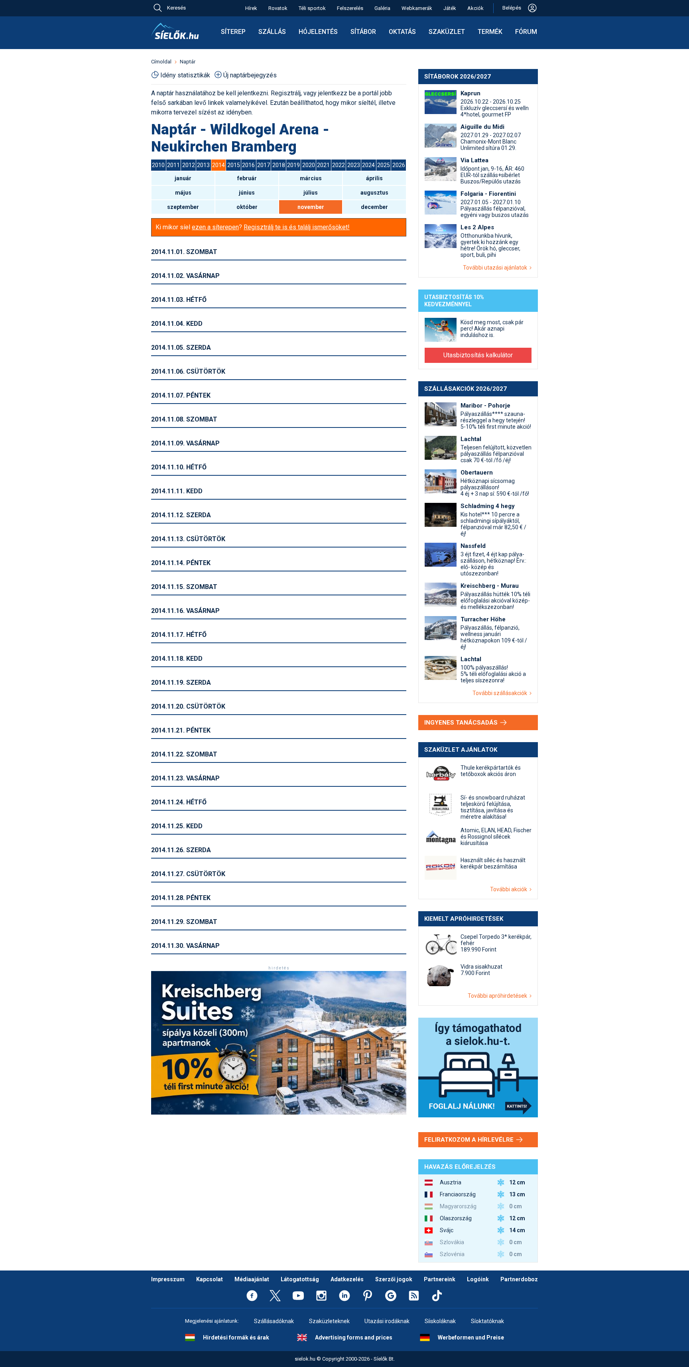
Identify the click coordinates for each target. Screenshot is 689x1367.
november (310, 207)
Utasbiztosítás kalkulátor (478, 355)
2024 (368, 165)
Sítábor (363, 31)
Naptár (187, 62)
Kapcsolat (209, 1279)
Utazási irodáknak (386, 1321)
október (247, 207)
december (374, 207)
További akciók (510, 889)
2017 (263, 165)
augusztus (374, 192)
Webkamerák (417, 8)
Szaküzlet (447, 31)
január (183, 178)
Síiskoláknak (440, 1321)
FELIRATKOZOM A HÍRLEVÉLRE (469, 1139)
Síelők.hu (175, 31)
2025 (383, 165)
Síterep (233, 31)
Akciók (475, 8)
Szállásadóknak (274, 1321)
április (374, 178)
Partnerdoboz (519, 1279)
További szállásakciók (501, 693)
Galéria (382, 8)
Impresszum (168, 1279)
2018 (278, 165)
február (247, 178)
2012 (188, 165)
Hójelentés (318, 31)
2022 (338, 165)
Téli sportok (312, 8)
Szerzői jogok (393, 1279)
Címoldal (161, 62)
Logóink (478, 1279)
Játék (449, 8)
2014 (218, 165)
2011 (173, 165)
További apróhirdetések (499, 996)
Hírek (251, 8)
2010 (158, 165)
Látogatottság (300, 1279)
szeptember (183, 207)
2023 (353, 165)
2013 (203, 165)
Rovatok (277, 8)
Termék (490, 31)
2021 (323, 165)
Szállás (272, 31)
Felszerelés (350, 8)
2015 (233, 165)
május (183, 192)
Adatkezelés (347, 1279)
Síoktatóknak (487, 1321)
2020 (308, 165)
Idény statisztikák (185, 75)
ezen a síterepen (215, 227)
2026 (398, 165)
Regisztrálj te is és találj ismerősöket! (297, 227)
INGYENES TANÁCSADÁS (461, 722)
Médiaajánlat (251, 1279)
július (310, 192)
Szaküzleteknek (329, 1321)
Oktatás (402, 31)
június (247, 192)
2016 (248, 165)
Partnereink (439, 1279)
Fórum (526, 31)
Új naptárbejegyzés (250, 75)
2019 (293, 165)
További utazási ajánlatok (496, 267)
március (311, 178)
